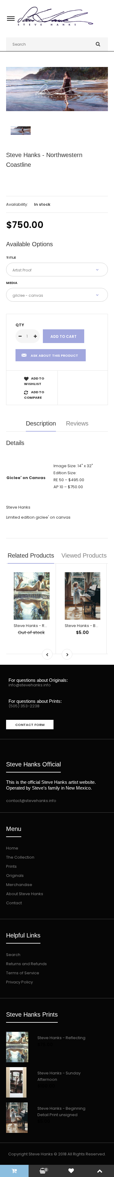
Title (11, 257)
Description (41, 423)
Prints (11, 866)
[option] (57, 89)
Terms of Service (22, 973)
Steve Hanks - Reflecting (38, 626)
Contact (14, 903)
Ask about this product (54, 355)
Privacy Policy (19, 982)
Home (12, 848)
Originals (15, 875)
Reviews (77, 423)
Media (11, 282)
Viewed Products (84, 555)
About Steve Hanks (24, 894)
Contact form (29, 724)
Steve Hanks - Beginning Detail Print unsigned (61, 1111)
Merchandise (19, 885)
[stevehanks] (57, 26)
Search (13, 955)
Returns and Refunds (26, 964)
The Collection (20, 857)
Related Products (31, 555)
